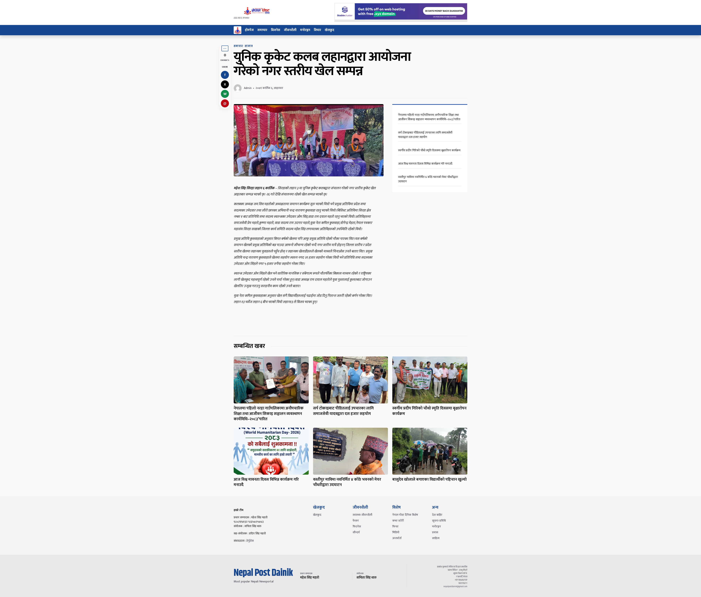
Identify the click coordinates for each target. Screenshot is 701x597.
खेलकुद (329, 30)
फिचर (395, 526)
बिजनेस (275, 30)
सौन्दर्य (356, 532)
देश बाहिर (437, 514)
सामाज (249, 46)
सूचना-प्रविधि (439, 520)
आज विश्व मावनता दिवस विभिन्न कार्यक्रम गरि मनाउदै (425, 163)
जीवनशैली (290, 30)
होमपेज (249, 30)
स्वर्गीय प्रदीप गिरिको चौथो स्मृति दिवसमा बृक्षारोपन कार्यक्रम (429, 150)
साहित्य (436, 538)
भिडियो (395, 532)
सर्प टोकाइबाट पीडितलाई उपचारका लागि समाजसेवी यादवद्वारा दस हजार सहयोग (425, 135)
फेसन (356, 520)
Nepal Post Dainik (263, 573)
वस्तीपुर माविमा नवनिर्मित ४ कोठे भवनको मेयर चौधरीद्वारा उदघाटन (428, 179)
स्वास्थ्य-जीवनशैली (362, 514)
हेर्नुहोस (250, 540)
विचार (317, 30)
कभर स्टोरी (398, 520)
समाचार (262, 30)
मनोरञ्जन (305, 30)
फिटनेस (357, 526)
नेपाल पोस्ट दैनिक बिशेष (405, 514)
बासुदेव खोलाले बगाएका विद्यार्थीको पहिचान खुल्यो (429, 479)
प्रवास (435, 532)
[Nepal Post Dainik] (237, 30)
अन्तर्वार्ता (397, 538)
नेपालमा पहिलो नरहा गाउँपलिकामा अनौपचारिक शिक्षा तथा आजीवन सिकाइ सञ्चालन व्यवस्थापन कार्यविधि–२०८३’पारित (429, 117)
